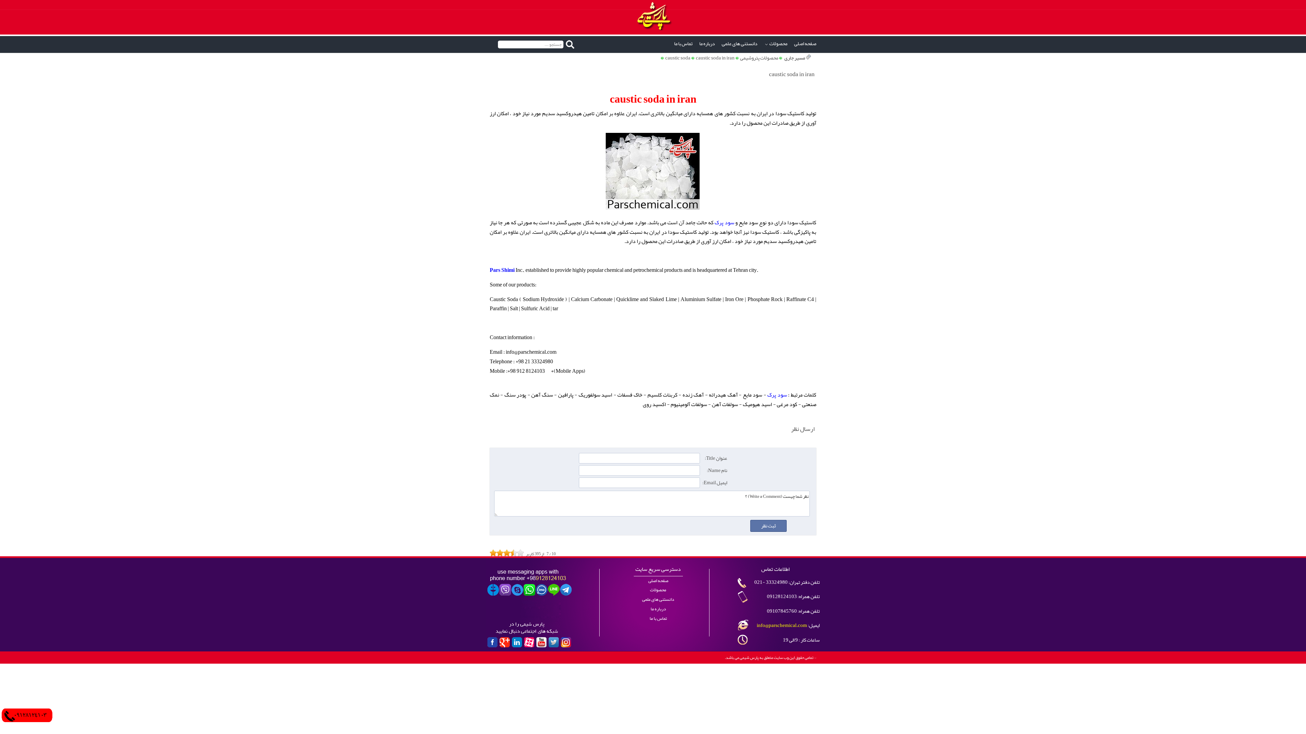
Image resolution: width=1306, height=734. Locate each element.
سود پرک (724, 222)
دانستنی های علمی (739, 44)
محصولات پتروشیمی (759, 58)
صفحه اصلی (805, 44)
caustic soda (677, 58)
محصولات (778, 44)
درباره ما (707, 44)
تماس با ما (683, 44)
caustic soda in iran (715, 58)
